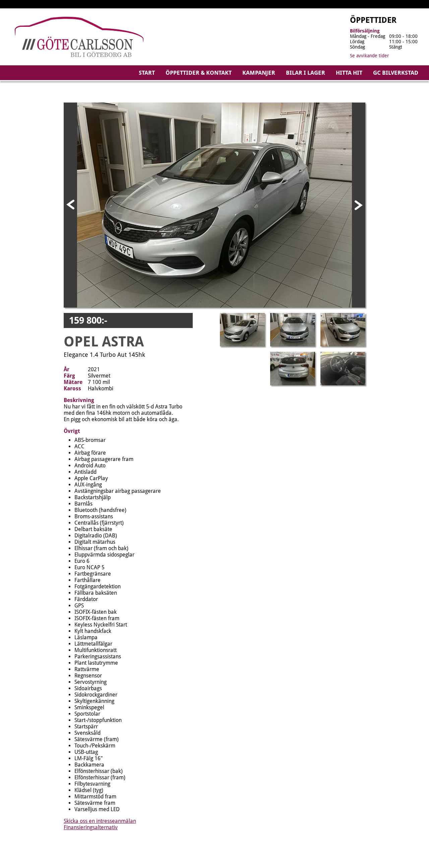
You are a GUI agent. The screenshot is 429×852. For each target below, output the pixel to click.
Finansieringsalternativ (91, 827)
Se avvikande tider (369, 55)
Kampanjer (258, 72)
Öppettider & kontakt (199, 72)
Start (147, 72)
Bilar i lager (305, 72)
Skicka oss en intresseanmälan (100, 821)
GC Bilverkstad (395, 72)
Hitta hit (349, 72)
